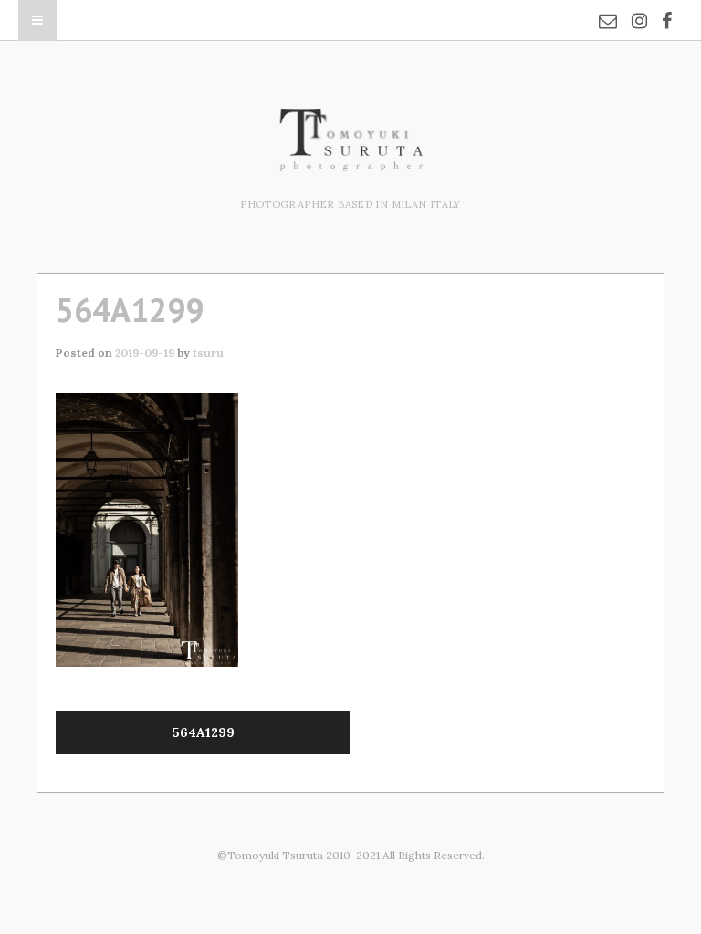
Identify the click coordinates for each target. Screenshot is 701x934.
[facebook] (666, 9)
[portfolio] (350, 161)
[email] (608, 9)
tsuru (208, 352)
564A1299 (204, 732)
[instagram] (639, 9)
